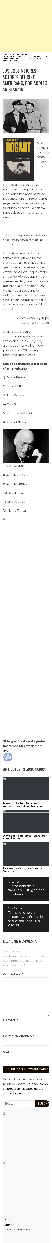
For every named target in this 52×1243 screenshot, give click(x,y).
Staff (7, 1225)
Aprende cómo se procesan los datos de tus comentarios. (25, 1088)
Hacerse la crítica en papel (18, 1229)
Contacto (9, 1220)
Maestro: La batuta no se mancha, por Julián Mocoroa (22, 805)
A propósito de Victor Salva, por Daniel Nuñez (25, 837)
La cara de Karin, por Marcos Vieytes (22, 870)
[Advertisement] (26, 26)
